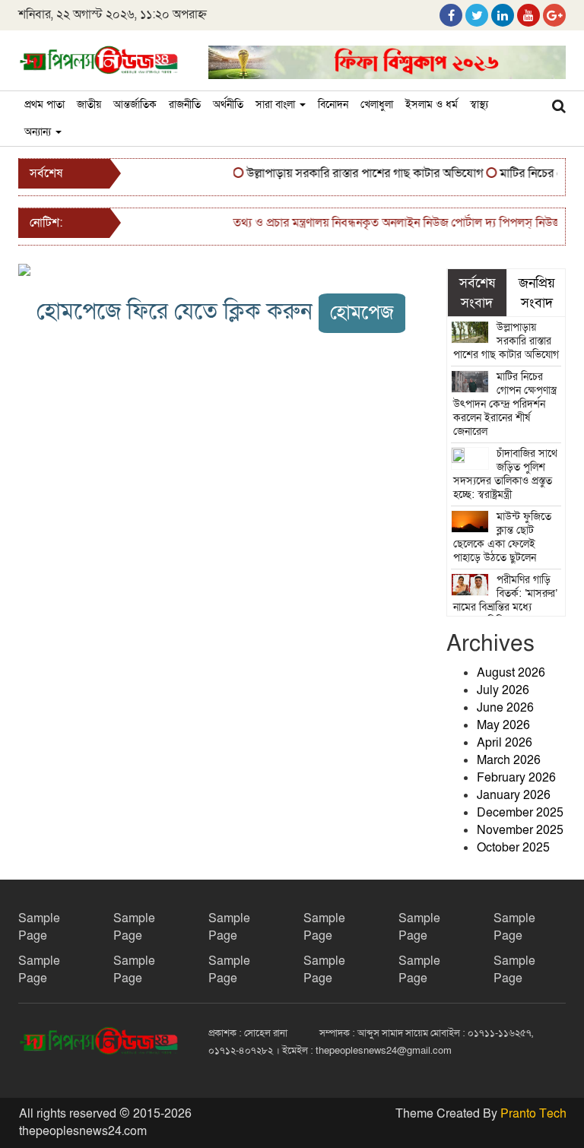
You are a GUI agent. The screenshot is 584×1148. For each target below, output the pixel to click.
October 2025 (513, 847)
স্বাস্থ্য (479, 104)
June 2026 (505, 707)
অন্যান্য (39, 132)
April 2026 (504, 742)
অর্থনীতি (228, 104)
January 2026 (514, 795)
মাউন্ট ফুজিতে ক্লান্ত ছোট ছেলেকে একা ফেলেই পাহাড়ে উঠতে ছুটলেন (502, 537)
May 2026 (503, 725)
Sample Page (39, 927)
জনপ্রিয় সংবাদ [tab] (537, 293)
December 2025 (520, 812)
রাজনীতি (185, 104)
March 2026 (509, 760)
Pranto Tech (533, 1113)
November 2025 (520, 830)
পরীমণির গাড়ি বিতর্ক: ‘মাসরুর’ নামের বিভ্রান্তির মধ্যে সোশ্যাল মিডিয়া (505, 600)
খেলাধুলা (376, 104)
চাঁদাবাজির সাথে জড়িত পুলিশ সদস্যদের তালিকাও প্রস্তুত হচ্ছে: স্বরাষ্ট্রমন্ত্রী (505, 474)
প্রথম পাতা (44, 104)
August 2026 (511, 672)
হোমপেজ (362, 312)
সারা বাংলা (277, 104)
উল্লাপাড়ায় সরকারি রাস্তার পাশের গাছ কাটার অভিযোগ (357, 173)
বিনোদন (333, 104)
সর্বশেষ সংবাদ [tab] (477, 293)
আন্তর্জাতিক (135, 104)
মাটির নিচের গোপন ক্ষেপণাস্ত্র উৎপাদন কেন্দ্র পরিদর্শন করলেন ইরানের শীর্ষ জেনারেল (505, 404)
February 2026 (516, 777)
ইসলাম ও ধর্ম (431, 104)
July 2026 (503, 690)
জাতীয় (89, 104)
